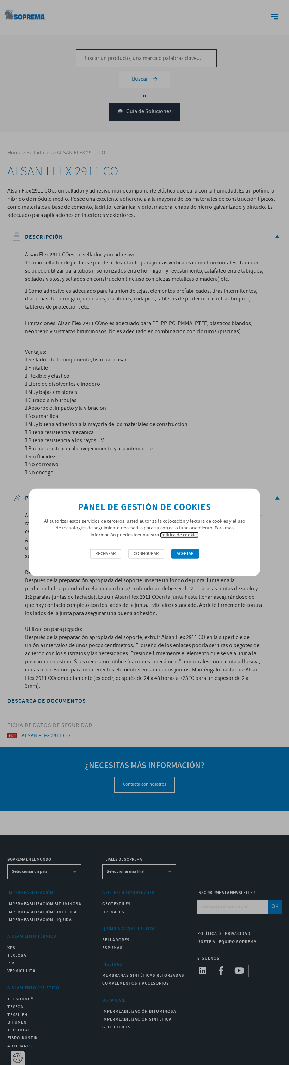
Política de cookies (179, 535)
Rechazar (105, 554)
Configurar (146, 554)
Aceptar (185, 554)
